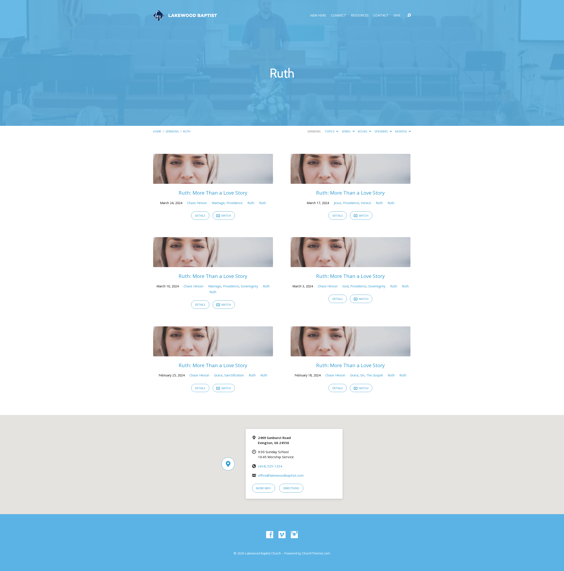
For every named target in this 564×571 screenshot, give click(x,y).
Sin (362, 375)
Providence (234, 203)
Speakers (382, 131)
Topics (330, 131)
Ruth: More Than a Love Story (213, 192)
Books (363, 131)
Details (200, 216)
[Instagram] (294, 534)
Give (396, 15)
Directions (291, 488)
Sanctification (234, 375)
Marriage (218, 203)
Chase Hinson (197, 203)
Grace (218, 375)
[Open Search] (409, 15)
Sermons (172, 131)
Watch (226, 216)
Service (366, 203)
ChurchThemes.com (316, 553)
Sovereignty (249, 286)
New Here (318, 15)
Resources (360, 15)
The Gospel (374, 375)
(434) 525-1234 (270, 466)
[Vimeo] (282, 534)
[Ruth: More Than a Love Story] (213, 180)
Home (157, 131)
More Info (263, 488)
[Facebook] (269, 534)
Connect (338, 15)
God (345, 286)
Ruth (186, 131)
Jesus (337, 203)
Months (401, 131)
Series (346, 131)
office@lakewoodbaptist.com (281, 475)
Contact (381, 15)
